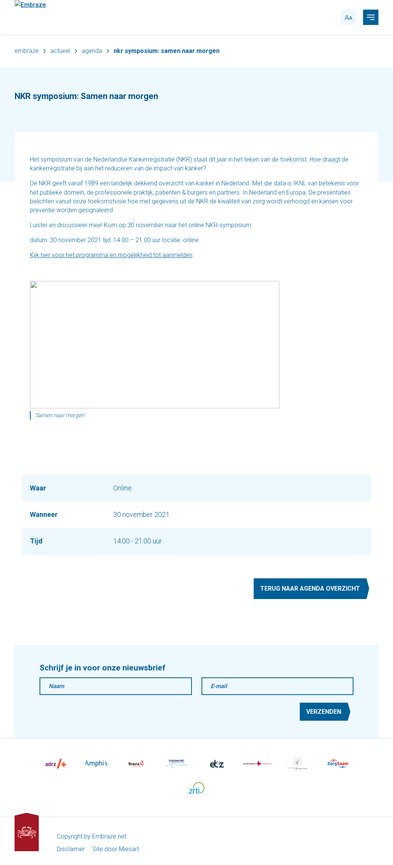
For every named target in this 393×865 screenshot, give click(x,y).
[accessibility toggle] (348, 17)
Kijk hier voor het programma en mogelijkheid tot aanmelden (111, 255)
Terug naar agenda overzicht (310, 588)
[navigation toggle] (370, 17)
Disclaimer (71, 849)
